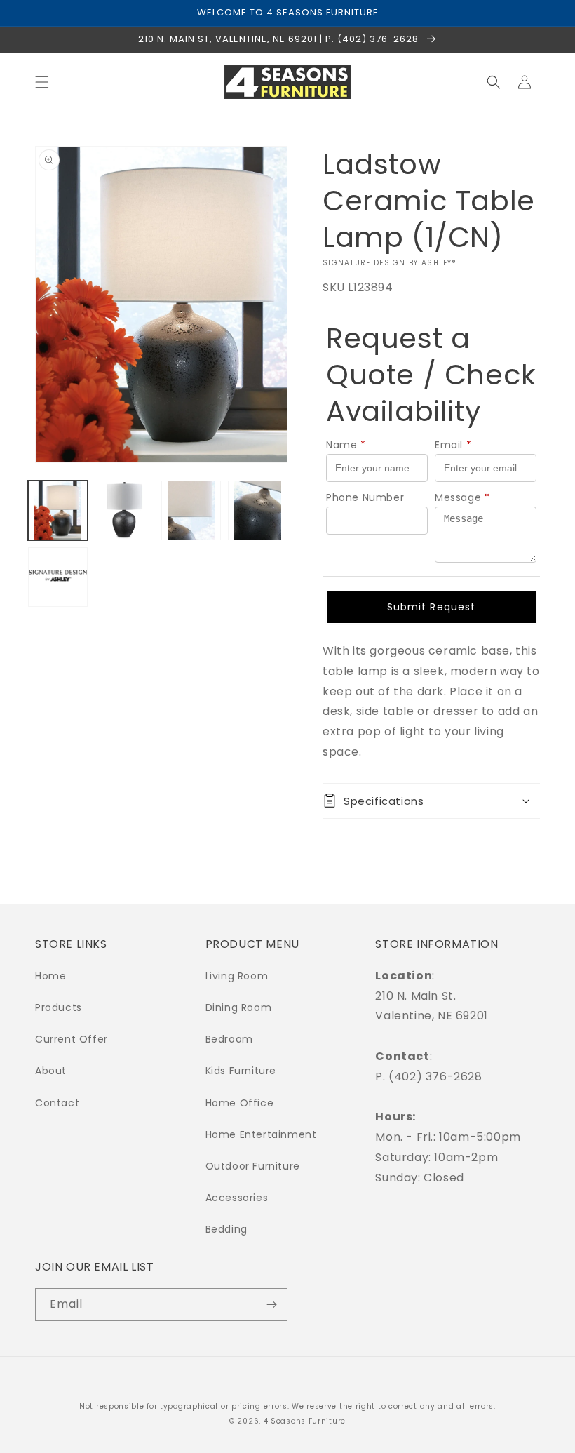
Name (346, 445)
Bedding (226, 1229)
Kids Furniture (240, 1071)
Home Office (239, 1103)
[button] (42, 82)
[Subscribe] (271, 1304)
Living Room (237, 976)
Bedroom (229, 1039)
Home (50, 976)
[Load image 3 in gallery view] (191, 510)
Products (58, 1007)
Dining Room (238, 1007)
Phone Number (365, 497)
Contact (57, 1103)
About (51, 1071)
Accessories (237, 1198)
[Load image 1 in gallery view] (58, 510)
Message (462, 497)
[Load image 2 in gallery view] (124, 510)
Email (453, 445)
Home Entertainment (261, 1134)
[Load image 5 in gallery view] (58, 577)
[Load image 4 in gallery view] (258, 510)
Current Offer (71, 1039)
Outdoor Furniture (252, 1166)
